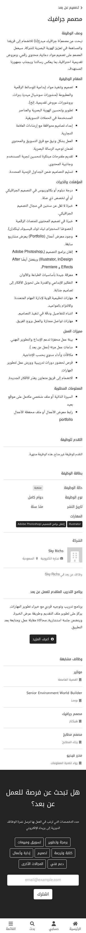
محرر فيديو (74, 755)
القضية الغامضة (68, 679)
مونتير (78, 672)
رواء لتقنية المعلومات (64, 763)
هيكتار (73, 721)
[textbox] (43, 227)
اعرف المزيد (40, 639)
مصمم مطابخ (72, 734)
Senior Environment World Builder (54, 693)
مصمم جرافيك (72, 714)
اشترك (43, 894)
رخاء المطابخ (70, 742)
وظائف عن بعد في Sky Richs (63, 575)
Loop (74, 700)
